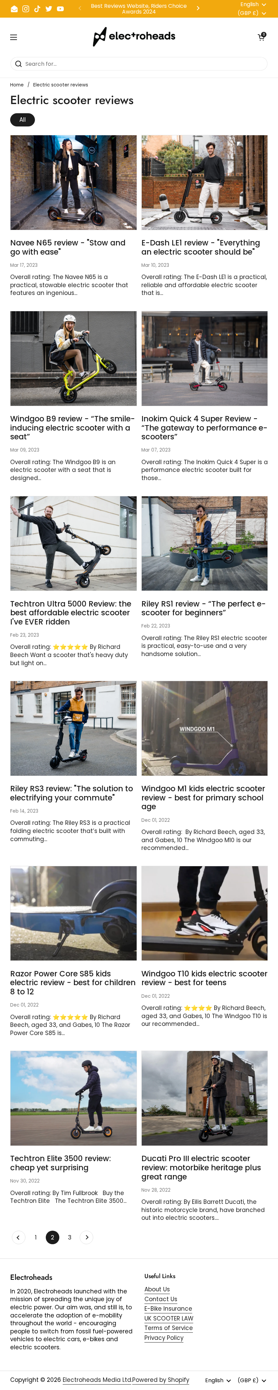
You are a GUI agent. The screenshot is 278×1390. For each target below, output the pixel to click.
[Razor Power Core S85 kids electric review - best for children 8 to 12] (73, 913)
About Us (157, 1289)
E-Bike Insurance (168, 1309)
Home (17, 85)
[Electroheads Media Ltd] (137, 37)
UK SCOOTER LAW (168, 1318)
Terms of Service (168, 1328)
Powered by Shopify (160, 1380)
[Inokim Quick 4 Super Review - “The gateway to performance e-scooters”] (204, 358)
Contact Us (160, 1299)
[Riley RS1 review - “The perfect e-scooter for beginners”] (204, 543)
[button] (261, 37)
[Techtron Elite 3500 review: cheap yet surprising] (73, 1098)
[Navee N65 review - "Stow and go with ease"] (73, 182)
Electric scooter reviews (60, 85)
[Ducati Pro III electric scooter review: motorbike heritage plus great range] (204, 1098)
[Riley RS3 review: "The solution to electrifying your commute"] (73, 728)
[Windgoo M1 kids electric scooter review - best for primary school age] (204, 728)
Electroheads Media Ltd (97, 1380)
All (22, 120)
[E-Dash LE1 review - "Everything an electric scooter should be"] (204, 182)
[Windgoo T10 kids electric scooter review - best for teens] (204, 913)
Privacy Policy (163, 1338)
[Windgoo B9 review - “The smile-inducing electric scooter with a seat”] (73, 358)
